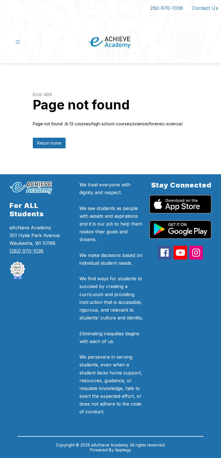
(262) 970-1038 (26, 251)
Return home (49, 143)
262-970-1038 (166, 8)
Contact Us (205, 8)
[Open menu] (18, 42)
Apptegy (123, 449)
